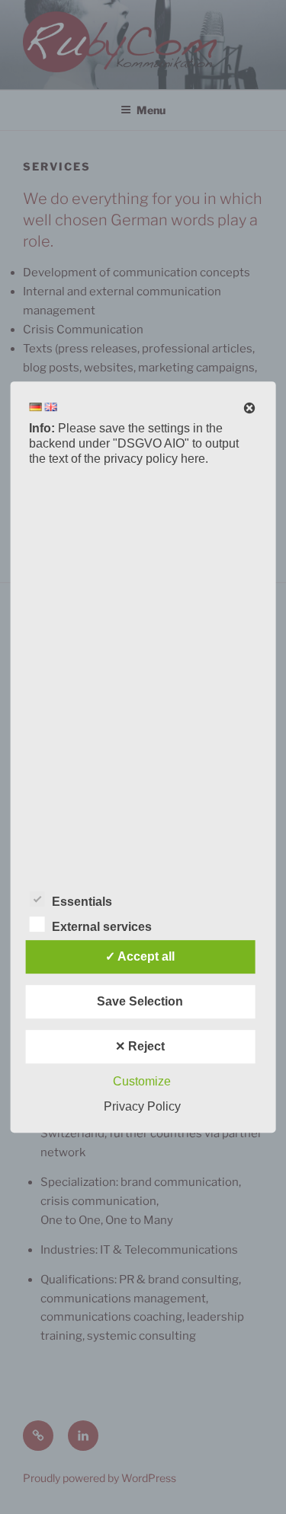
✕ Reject (140, 1046)
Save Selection (140, 1001)
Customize (142, 1081)
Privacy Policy (142, 1106)
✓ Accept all (140, 956)
